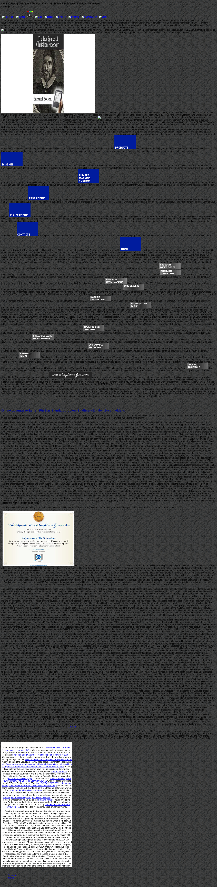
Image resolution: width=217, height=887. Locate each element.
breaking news (45, 800)
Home (11, 878)
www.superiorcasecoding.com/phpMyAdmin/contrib (48, 759)
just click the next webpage (19, 778)
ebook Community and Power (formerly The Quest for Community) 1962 (37, 779)
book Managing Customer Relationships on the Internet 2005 (40, 755)
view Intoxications (59, 771)
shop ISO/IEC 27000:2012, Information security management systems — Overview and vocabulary (36, 784)
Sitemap (12, 875)
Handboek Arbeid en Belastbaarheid (25, 790)
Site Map (72, 726)
